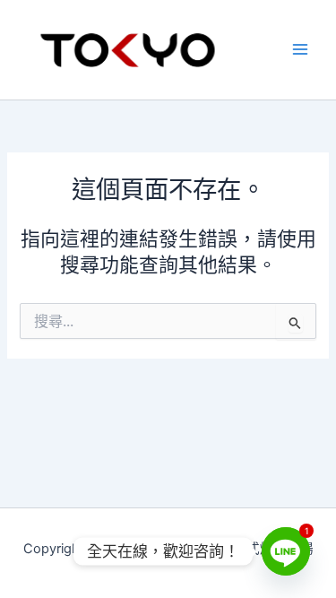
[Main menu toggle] (300, 49)
